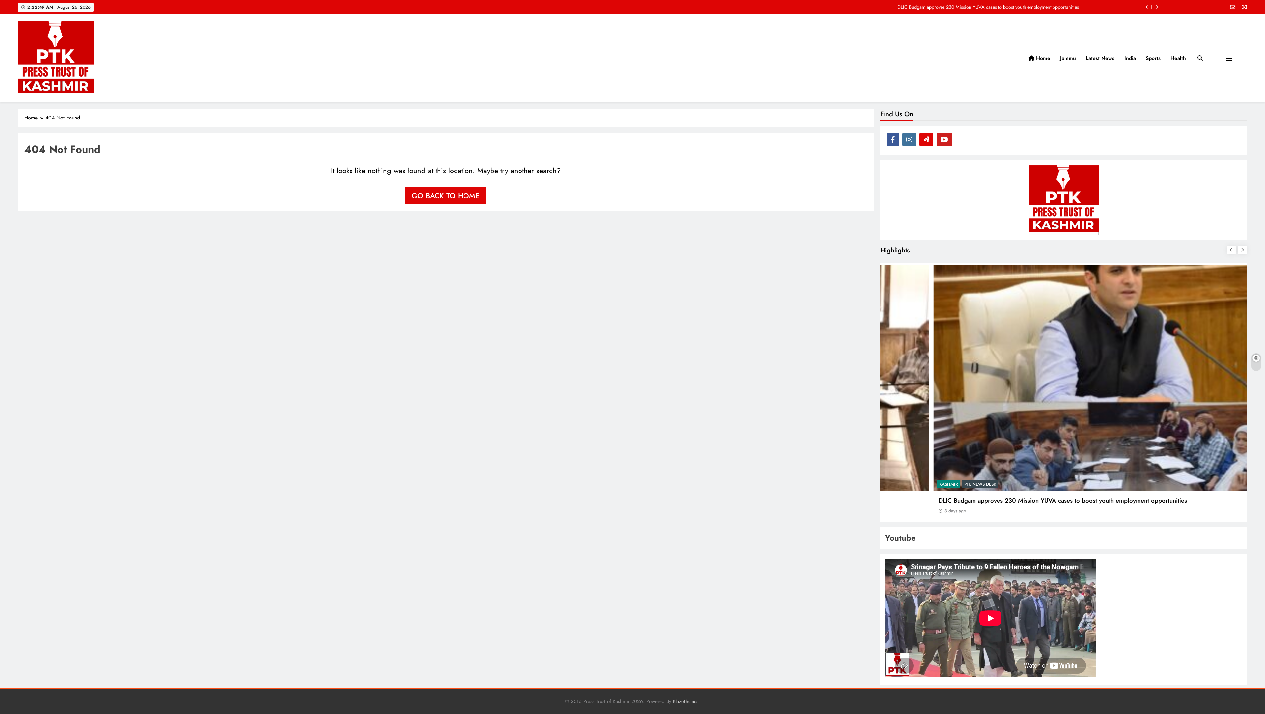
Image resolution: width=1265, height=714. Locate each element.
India (1130, 58)
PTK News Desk (929, 484)
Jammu (1068, 58)
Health (1178, 58)
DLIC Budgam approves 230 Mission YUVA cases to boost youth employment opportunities (988, 7)
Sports (1153, 58)
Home (1042, 58)
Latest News (1100, 58)
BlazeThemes (685, 701)
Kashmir (897, 484)
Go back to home (446, 195)
